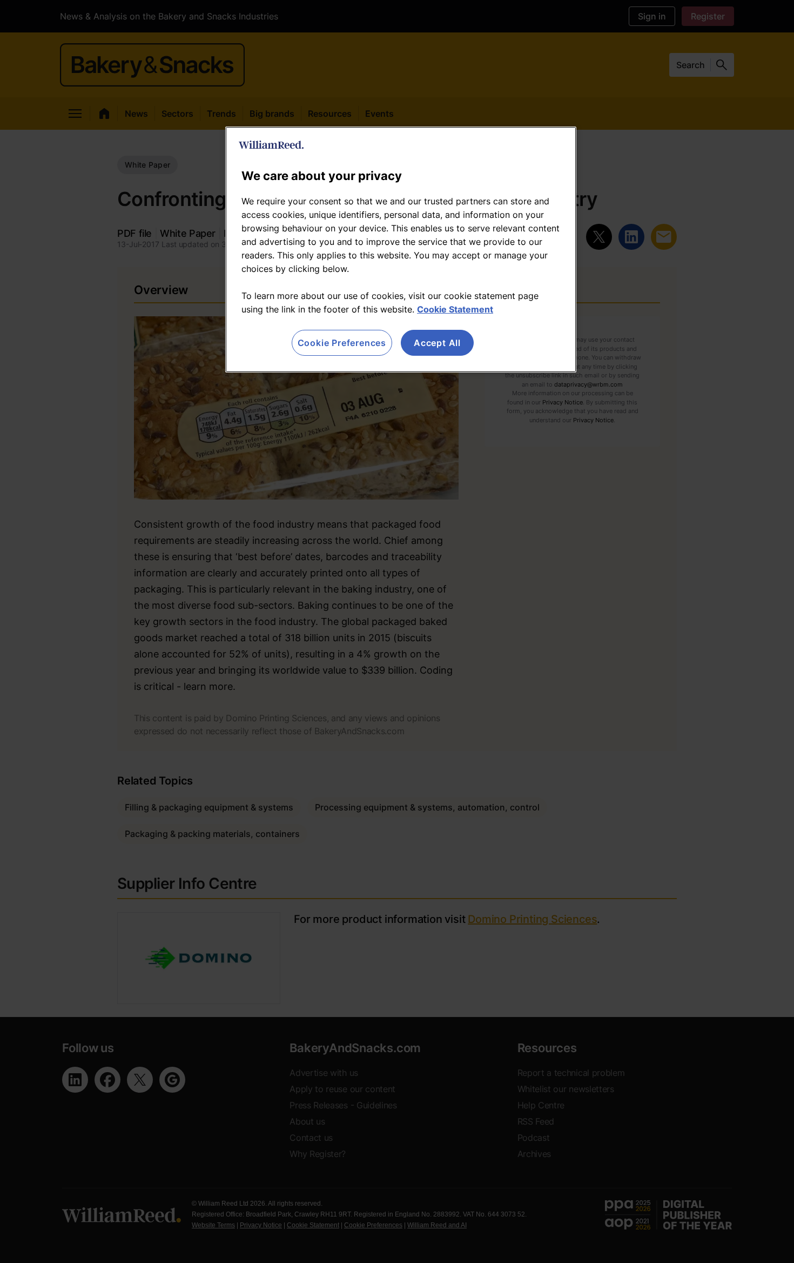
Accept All (437, 342)
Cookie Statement (455, 309)
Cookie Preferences (342, 342)
